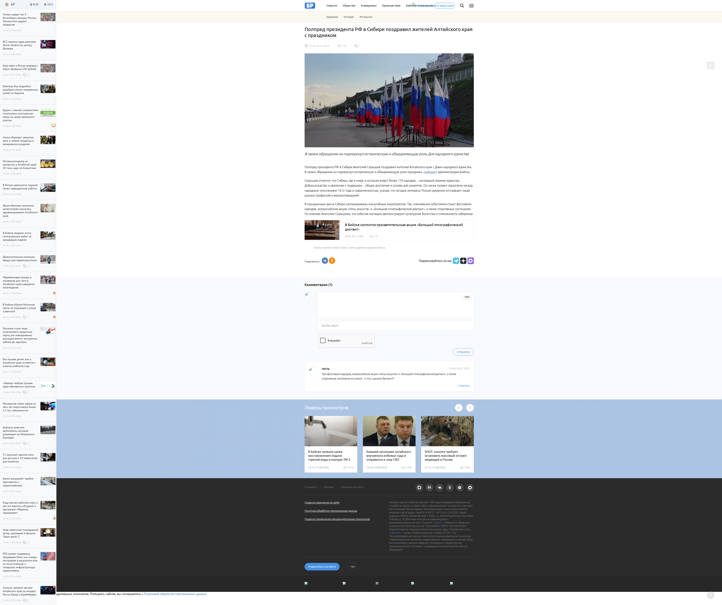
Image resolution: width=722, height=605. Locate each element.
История (349, 16)
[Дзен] (462, 261)
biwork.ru (439, 522)
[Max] (470, 260)
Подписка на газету (352, 487)
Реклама (329, 487)
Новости (332, 5)
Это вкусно (365, 16)
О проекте (311, 487)
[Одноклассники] (332, 260)
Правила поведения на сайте (322, 502)
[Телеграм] (455, 261)
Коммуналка (368, 5)
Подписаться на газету (322, 566)
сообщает (430, 172)
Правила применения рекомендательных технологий (337, 519)
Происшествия (391, 5)
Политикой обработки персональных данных (175, 594)
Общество (349, 5)
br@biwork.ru (396, 533)
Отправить (463, 351)
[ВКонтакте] (325, 260)
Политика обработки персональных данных (331, 510)
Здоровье (332, 16)
